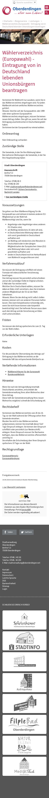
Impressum (7, 572)
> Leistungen (33, 21)
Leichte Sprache (9, 578)
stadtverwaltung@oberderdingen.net (26, 186)
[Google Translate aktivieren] (24, 3)
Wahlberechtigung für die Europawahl (24, 371)
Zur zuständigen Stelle (17, 197)
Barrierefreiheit (9, 583)
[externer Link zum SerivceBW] (24, 498)
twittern (28, 532)
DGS (4, 580)
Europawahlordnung (10, 458)
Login (4, 589)
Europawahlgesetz (10, 455)
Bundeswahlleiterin (16, 374)
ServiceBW (25, 509)
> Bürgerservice (20, 21)
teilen (10, 532)
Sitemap (5, 586)
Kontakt (5, 569)
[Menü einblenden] (47, 7)
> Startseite (7, 21)
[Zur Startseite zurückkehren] (22, 7)
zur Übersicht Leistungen (15, 487)
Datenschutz (7, 575)
